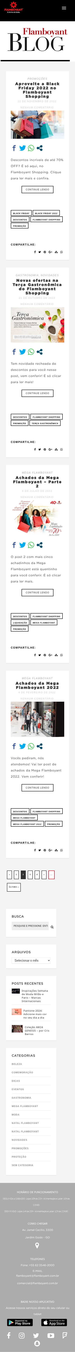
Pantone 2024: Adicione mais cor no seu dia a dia (35, 1014)
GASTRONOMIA (27, 275)
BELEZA (17, 1064)
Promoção (19, 226)
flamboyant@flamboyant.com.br (37, 1276)
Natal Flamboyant (25, 1123)
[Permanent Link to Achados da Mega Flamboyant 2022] (37, 736)
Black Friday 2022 (46, 213)
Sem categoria (22, 1165)
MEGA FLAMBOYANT (37, 472)
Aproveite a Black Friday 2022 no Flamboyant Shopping (37, 89)
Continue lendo (37, 189)
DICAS (16, 1081)
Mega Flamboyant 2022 (27, 824)
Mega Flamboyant (44, 623)
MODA (16, 1114)
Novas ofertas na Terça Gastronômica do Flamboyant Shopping (37, 286)
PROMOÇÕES (38, 78)
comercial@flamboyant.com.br (37, 1283)
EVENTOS (18, 1089)
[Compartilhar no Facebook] (14, 148)
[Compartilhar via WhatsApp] (31, 148)
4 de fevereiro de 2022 (37, 692)
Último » (14, 887)
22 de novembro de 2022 (37, 101)
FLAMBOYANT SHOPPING (46, 220)
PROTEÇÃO (19, 1157)
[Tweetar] (22, 148)
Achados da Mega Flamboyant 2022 (37, 685)
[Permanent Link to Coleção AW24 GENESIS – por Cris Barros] (17, 1031)
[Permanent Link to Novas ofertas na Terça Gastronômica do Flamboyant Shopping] (37, 341)
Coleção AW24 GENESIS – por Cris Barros (37, 1030)
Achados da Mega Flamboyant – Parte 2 (37, 481)
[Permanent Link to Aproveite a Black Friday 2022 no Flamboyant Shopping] (37, 137)
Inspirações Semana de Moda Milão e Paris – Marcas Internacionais (35, 996)
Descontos (20, 220)
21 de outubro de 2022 (37, 298)
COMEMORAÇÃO (22, 1072)
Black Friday (21, 213)
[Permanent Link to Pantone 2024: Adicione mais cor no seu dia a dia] (17, 1014)
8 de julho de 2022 (37, 491)
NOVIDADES (50, 275)
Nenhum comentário (37, 107)
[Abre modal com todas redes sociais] (39, 148)
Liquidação (20, 623)
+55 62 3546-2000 (41, 1265)
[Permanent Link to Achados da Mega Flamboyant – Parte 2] (37, 534)
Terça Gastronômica (45, 423)
